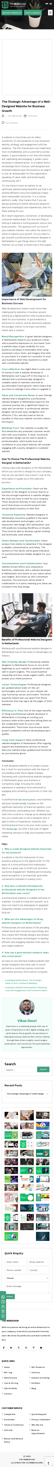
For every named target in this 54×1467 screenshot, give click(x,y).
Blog (33, 1388)
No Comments (12, 122)
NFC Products (38, 1367)
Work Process (10, 1377)
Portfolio (35, 1383)
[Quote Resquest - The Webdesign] (3, 1301)
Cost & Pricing (11, 1383)
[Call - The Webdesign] (3, 1311)
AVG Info (8, 1430)
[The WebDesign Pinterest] (33, 1347)
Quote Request (39, 1414)
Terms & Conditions (14, 1424)
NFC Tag (8, 1372)
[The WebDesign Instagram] (26, 1347)
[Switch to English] (51, 3)
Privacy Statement (40, 1419)
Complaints (9, 1414)
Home (7, 1367)
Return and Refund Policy (13, 1440)
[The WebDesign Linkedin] (11, 1347)
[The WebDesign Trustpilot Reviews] (41, 1347)
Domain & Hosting (40, 1377)
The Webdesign (15, 116)
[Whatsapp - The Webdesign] (3, 1297)
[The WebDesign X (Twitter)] (18, 1347)
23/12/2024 (32, 116)
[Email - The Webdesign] (3, 1306)
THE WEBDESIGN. (27, 1459)
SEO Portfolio (10, 1388)
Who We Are (37, 1424)
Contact (8, 1393)
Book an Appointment (38, 1431)
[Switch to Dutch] (47, 3)
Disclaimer (9, 1419)
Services (35, 1372)
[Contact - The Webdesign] (3, 1316)
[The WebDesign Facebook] (4, 1347)
